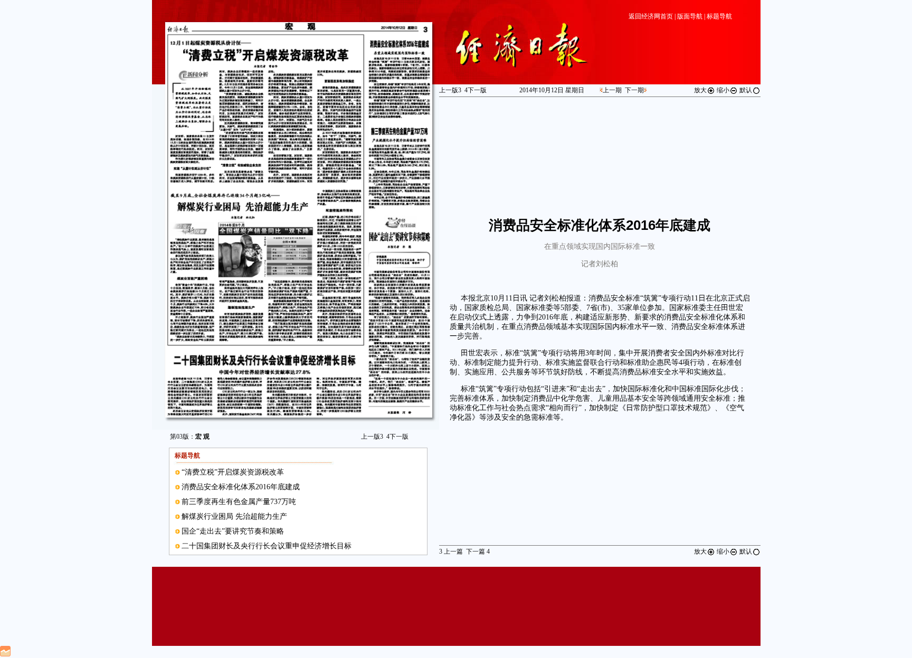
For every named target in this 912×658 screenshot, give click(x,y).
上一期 (612, 90)
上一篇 (451, 551)
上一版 (372, 436)
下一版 (397, 436)
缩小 (723, 90)
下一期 (634, 90)
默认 (745, 90)
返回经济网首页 (651, 16)
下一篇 (478, 551)
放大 (700, 90)
